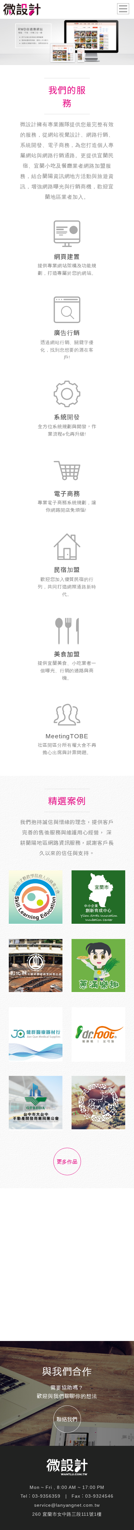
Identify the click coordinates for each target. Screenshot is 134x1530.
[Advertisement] (67, 1264)
